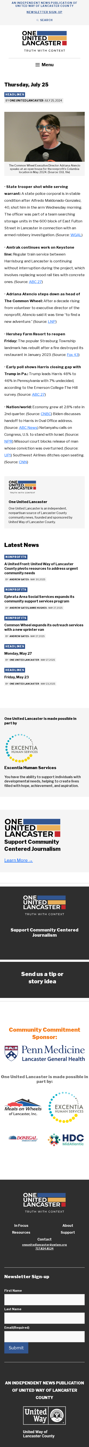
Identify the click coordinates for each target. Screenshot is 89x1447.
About (67, 1226)
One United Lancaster (27, 100)
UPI (7, 455)
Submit (16, 1347)
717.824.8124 (44, 1248)
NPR (8, 441)
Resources (21, 1232)
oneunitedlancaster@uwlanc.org (44, 1244)
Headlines (14, 94)
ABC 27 (35, 282)
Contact (44, 1239)
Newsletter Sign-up (44, 12)
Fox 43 (72, 355)
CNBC (46, 414)
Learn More (18, 860)
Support (68, 1232)
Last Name (12, 1309)
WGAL (75, 235)
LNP (52, 321)
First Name (13, 1290)
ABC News (28, 427)
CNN (23, 462)
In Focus (21, 1226)
